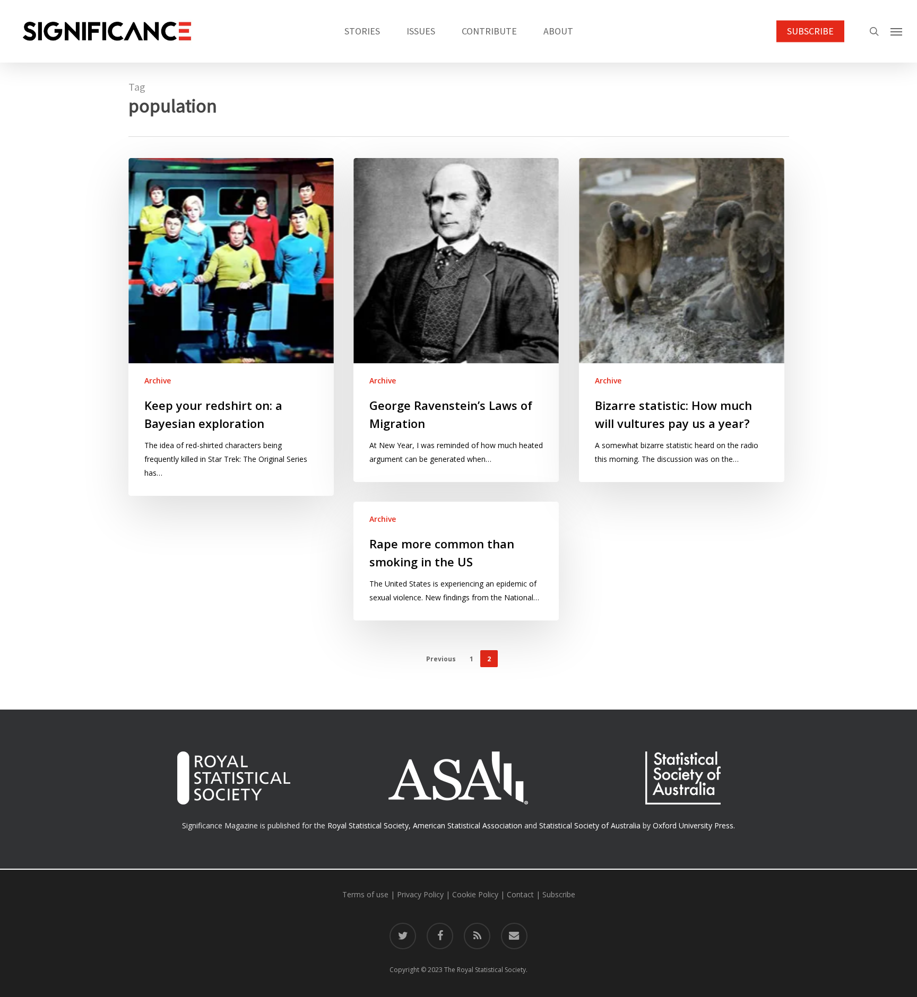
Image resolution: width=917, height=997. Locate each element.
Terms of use (365, 894)
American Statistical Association (467, 825)
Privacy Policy (420, 894)
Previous (441, 658)
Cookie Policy (475, 894)
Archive (157, 380)
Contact (520, 894)
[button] (896, 31)
